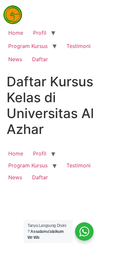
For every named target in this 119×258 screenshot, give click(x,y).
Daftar (40, 59)
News (15, 59)
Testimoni (78, 46)
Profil (39, 32)
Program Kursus (28, 46)
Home (15, 32)
